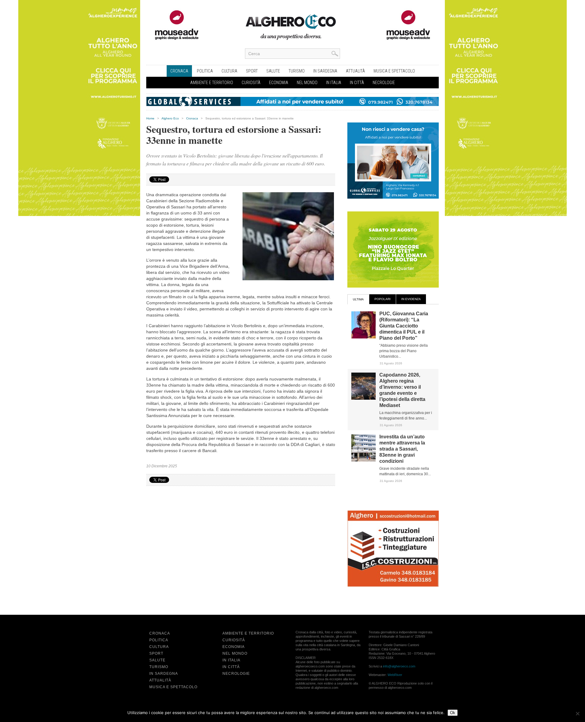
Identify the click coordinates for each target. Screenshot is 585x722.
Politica (205, 71)
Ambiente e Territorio (211, 82)
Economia (278, 82)
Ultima (358, 299)
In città (357, 82)
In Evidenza (411, 299)
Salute (273, 71)
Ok (452, 712)
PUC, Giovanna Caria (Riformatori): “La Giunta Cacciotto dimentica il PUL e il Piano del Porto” (403, 326)
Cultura (229, 71)
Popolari (382, 299)
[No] (577, 713)
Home (150, 118)
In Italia (333, 82)
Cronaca (179, 71)
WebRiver (395, 675)
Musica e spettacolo (394, 71)
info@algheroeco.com (399, 666)
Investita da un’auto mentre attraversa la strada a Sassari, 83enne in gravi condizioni (402, 449)
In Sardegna (325, 71)
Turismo (297, 71)
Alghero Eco (170, 118)
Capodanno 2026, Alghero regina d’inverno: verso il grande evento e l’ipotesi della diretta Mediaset (402, 390)
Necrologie (384, 82)
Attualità (355, 71)
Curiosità (251, 82)
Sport (252, 71)
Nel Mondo (307, 82)
